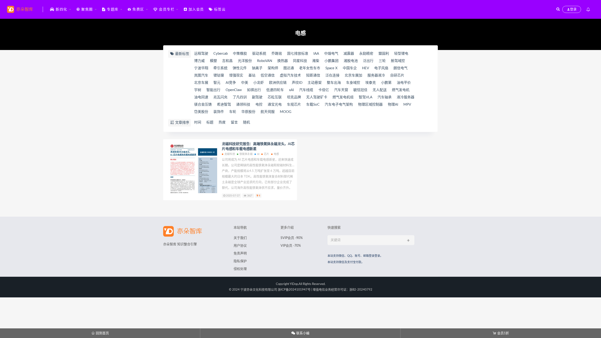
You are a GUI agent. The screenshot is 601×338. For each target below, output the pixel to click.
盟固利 (383, 53)
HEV (365, 68)
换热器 (282, 61)
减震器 (348, 53)
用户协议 (240, 245)
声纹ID (297, 82)
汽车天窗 (341, 90)
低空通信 (268, 75)
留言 (234, 122)
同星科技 (300, 61)
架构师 (273, 68)
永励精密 (366, 53)
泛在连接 (332, 75)
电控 (258, 104)
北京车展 (201, 82)
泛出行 (368, 61)
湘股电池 (351, 61)
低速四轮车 (275, 90)
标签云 (219, 9)
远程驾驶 (201, 53)
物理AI (393, 104)
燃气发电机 (400, 90)
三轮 (382, 61)
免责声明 (240, 253)
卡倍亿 (323, 90)
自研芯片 (397, 75)
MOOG (285, 112)
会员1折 (501, 333)
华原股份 (248, 112)
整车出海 (334, 82)
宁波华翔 (201, 68)
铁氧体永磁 (246, 154)
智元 (216, 82)
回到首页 (100, 333)
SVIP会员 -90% (292, 238)
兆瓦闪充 (220, 97)
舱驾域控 (398, 61)
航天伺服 (268, 112)
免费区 (137, 9)
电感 (276, 154)
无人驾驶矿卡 (316, 97)
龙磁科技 (229, 154)
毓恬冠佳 (360, 90)
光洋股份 (245, 61)
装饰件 (218, 112)
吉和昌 (227, 61)
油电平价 (404, 82)
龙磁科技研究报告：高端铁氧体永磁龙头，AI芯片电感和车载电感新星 (258, 146)
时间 (197, 122)
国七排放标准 (297, 53)
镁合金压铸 (203, 104)
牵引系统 (220, 68)
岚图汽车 (201, 75)
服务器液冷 (376, 75)
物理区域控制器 (370, 104)
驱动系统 (259, 53)
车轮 (232, 112)
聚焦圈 (86, 9)
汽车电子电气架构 (339, 104)
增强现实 (236, 75)
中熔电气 (331, 53)
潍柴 (315, 61)
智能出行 (213, 90)
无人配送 (380, 90)
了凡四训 (240, 97)
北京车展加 (353, 75)
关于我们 (240, 238)
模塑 (213, 61)
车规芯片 (294, 104)
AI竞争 (231, 82)
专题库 (112, 9)
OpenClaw (234, 90)
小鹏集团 (331, 61)
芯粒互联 (275, 97)
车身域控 (353, 82)
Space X (331, 68)
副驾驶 (257, 97)
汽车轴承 (385, 97)
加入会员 (195, 9)
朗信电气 (400, 68)
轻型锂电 (401, 53)
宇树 (197, 90)
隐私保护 (240, 261)
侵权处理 (240, 269)
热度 (222, 122)
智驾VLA (365, 97)
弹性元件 (240, 68)
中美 (244, 82)
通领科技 (243, 104)
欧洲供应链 (278, 82)
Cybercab (220, 53)
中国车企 (350, 68)
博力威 (199, 61)
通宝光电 (275, 104)
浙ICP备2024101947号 (294, 289)
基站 (251, 75)
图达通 (288, 68)
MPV (407, 104)
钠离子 (257, 68)
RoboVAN (264, 61)
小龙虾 (258, 82)
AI (258, 154)
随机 (246, 122)
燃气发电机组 (343, 97)
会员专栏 (166, 9)
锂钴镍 (218, 75)
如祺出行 (254, 90)
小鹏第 (386, 82)
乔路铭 (276, 53)
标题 (209, 122)
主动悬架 (315, 82)
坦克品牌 (294, 97)
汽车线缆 (306, 90)
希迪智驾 (224, 104)
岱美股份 (201, 112)
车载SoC (313, 104)
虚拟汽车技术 (290, 75)
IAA (316, 53)
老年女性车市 (309, 68)
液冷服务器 (405, 97)
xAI (291, 90)
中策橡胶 (240, 53)
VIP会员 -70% (291, 245)
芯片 (266, 154)
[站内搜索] (558, 9)
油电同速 (201, 97)
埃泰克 (370, 82)
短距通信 (313, 75)
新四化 (60, 9)
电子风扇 (381, 68)
